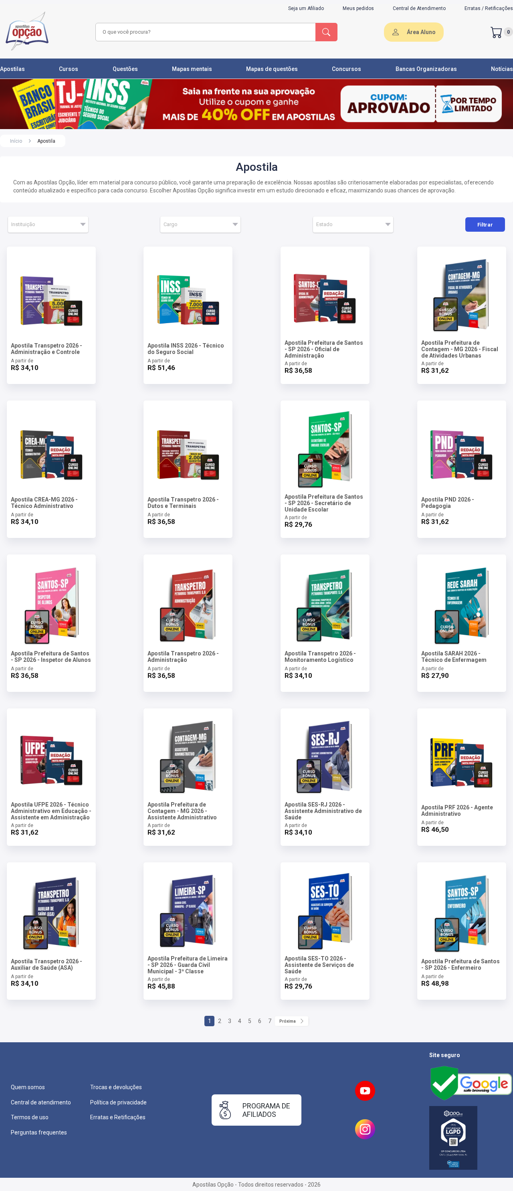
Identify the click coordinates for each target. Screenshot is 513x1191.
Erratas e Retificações (117, 1117)
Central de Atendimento (419, 8)
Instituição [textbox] (23, 224)
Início (16, 141)
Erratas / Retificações (489, 8)
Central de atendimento (41, 1102)
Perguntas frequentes (39, 1132)
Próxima (287, 1021)
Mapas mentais (192, 69)
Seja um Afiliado (306, 8)
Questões (125, 69)
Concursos (346, 69)
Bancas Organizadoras (426, 69)
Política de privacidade (118, 1102)
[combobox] (204, 32)
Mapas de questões (272, 69)
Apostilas (12, 69)
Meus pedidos (358, 8)
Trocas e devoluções (116, 1087)
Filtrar (485, 225)
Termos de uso (29, 1117)
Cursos (68, 69)
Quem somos (28, 1087)
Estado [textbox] (324, 224)
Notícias (502, 69)
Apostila (46, 141)
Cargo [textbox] (171, 224)
